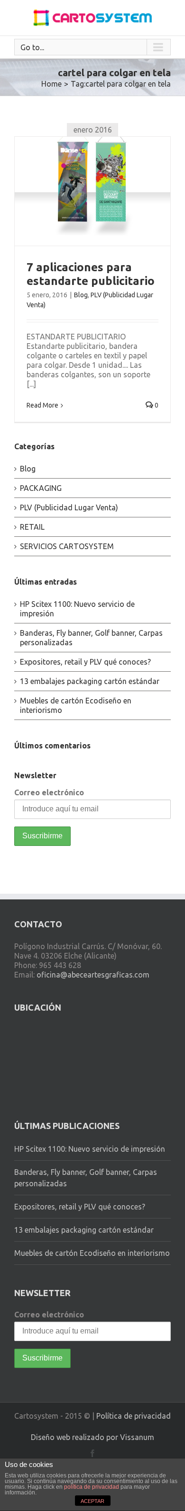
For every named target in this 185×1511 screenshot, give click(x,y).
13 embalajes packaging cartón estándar (89, 681)
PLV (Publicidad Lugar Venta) (69, 507)
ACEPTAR (92, 1501)
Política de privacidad (133, 1416)
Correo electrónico (49, 792)
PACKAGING (41, 488)
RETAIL (32, 527)
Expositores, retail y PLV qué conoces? (85, 662)
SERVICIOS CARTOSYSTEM (67, 546)
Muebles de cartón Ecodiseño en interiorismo (92, 1253)
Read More (42, 405)
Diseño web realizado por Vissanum (92, 1437)
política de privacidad (91, 1487)
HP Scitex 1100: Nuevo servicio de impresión (89, 1149)
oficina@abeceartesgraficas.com (93, 974)
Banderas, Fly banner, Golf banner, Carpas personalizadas (85, 1178)
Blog (81, 295)
